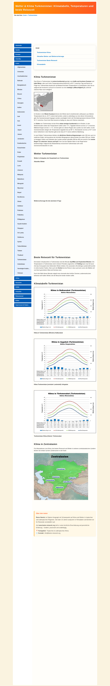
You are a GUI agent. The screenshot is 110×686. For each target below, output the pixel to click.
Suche (17, 50)
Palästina (20, 215)
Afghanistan (21, 67)
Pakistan (20, 210)
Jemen (19, 134)
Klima (17, 300)
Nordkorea (20, 197)
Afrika (17, 278)
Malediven (20, 179)
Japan (19, 130)
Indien (19, 107)
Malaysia (20, 174)
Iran (18, 121)
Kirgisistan (20, 156)
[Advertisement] (55, 29)
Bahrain (20, 80)
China (19, 98)
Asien (25, 15)
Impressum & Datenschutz (23, 305)
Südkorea (20, 237)
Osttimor (20, 206)
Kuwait (19, 161)
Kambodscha (21, 143)
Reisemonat (19, 296)
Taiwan (19, 250)
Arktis (17, 287)
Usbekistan (21, 264)
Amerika (18, 59)
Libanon (20, 170)
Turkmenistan (32, 15)
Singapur (20, 228)
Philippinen (21, 219)
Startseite (18, 45)
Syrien (19, 241)
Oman (19, 201)
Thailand (20, 255)
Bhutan (19, 89)
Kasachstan (21, 147)
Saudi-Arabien (22, 224)
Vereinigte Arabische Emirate (24, 268)
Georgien (20, 103)
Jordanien (20, 138)
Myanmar (20, 188)
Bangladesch (21, 85)
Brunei (19, 94)
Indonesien (21, 112)
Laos (19, 165)
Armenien (20, 71)
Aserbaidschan (22, 76)
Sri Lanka (20, 232)
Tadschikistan (22, 246)
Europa (17, 54)
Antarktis (18, 291)
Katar (19, 152)
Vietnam (20, 273)
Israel (19, 125)
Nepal (19, 192)
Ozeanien (18, 282)
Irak (18, 116)
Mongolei (20, 183)
